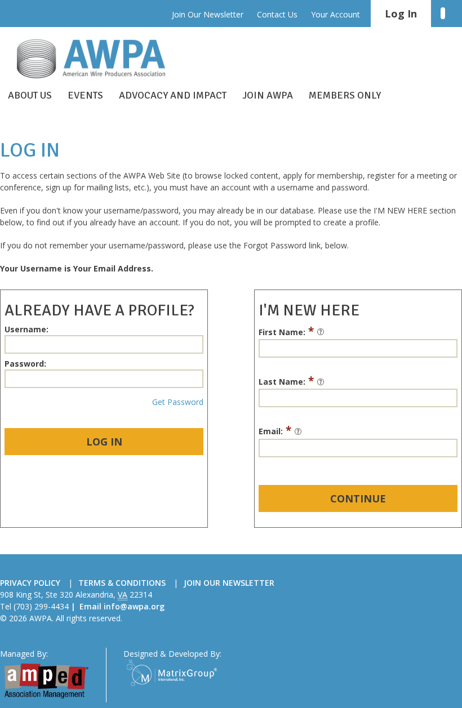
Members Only (345, 95)
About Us (30, 95)
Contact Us (277, 14)
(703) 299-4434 (41, 606)
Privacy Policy (30, 582)
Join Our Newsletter (207, 14)
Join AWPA (267, 95)
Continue (358, 498)
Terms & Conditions (122, 582)
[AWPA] (101, 58)
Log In (104, 441)
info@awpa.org (134, 606)
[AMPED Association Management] (46, 680)
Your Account (335, 14)
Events (85, 95)
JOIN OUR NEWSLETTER (229, 582)
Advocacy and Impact (172, 95)
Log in (401, 13)
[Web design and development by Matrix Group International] (172, 671)
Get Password (177, 402)
